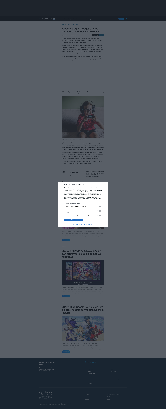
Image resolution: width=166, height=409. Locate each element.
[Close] (105, 184)
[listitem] (83, 203)
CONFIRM (73, 219)
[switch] (99, 206)
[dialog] (83, 204)
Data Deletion (75, 224)
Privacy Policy (90, 224)
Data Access (83, 224)
